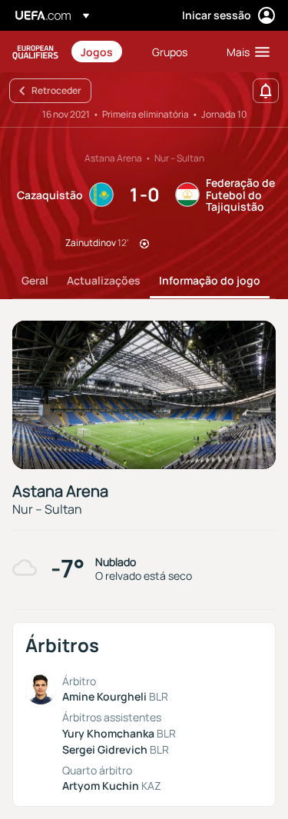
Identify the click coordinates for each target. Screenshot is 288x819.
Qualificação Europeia (35, 52)
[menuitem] (103, 51)
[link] (97, 51)
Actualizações (104, 280)
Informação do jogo (209, 280)
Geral (35, 280)
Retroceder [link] (56, 90)
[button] (245, 51)
